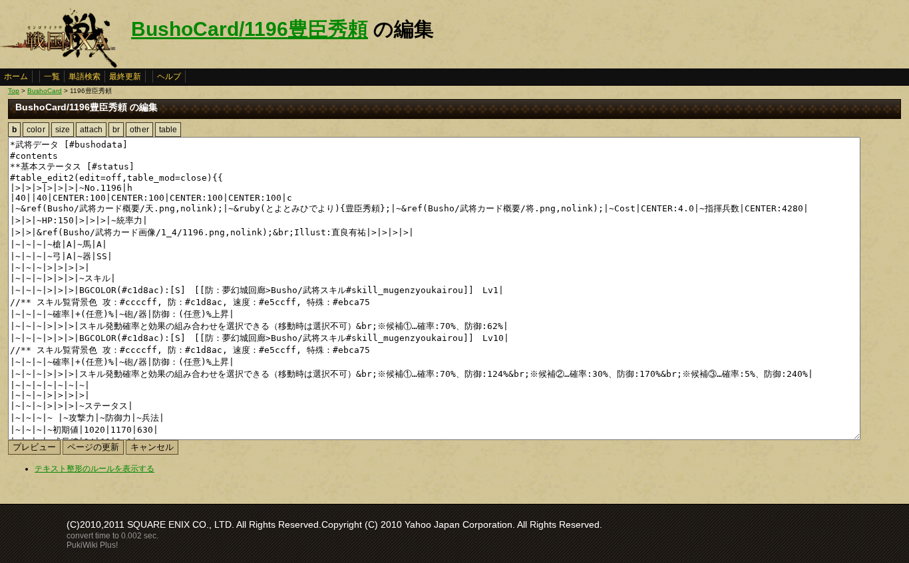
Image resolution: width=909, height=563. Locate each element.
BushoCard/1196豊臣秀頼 (249, 29)
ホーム (16, 76)
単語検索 (84, 76)
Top (13, 90)
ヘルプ (169, 76)
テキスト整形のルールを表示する (94, 468)
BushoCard (44, 90)
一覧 (52, 76)
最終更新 (125, 76)
